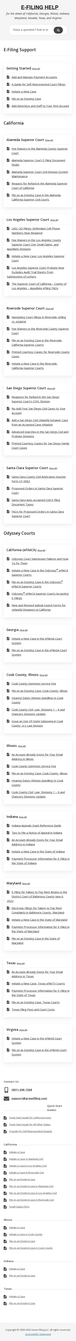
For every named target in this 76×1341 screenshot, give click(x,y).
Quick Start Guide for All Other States (30, 1124)
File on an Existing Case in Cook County (31, 1248)
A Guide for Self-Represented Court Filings (38, 84)
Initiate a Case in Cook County (25, 1234)
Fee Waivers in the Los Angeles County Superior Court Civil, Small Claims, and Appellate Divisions (34, 244)
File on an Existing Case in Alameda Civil (31, 1186)
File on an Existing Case (26, 98)
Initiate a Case (17, 1152)
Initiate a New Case (24, 91)
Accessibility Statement (38, 1334)
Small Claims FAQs (19, 1206)
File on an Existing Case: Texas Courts (36, 1002)
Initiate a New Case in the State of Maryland (39, 919)
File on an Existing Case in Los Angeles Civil (33, 1193)
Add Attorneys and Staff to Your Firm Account (40, 106)
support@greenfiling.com (29, 1098)
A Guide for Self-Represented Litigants (30, 1131)
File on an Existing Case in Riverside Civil (31, 1199)
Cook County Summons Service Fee (34, 683)
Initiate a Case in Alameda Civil (26, 1159)
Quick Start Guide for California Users (30, 1117)
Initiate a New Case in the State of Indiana (38, 851)
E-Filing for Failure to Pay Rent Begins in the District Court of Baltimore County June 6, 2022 (37, 896)
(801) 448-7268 (21, 1089)
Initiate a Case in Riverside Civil (26, 1172)
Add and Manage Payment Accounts (34, 77)
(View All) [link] (36, 68)
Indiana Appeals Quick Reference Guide (36, 825)
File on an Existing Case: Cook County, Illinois (40, 691)
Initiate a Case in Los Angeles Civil (28, 1165)
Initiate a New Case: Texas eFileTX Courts (38, 983)
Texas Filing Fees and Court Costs (33, 1009)
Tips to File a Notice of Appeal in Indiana (37, 832)
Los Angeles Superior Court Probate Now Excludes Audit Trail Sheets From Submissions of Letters (35, 272)
